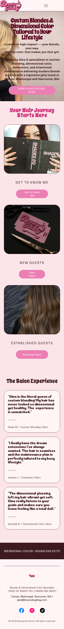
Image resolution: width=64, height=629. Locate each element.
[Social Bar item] (21, 610)
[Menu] (46, 6)
